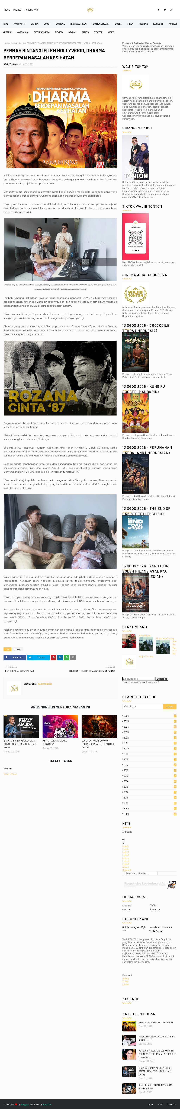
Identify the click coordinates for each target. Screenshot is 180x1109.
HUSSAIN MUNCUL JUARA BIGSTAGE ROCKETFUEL (157, 1038)
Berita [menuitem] (34, 23)
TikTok (153, 905)
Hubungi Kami (31, 9)
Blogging (24, 1104)
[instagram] (170, 10)
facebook (127, 905)
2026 (150, 715)
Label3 (125, 857)
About (125, 866)
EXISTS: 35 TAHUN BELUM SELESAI (156, 1022)
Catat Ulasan (10, 773)
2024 (150, 726)
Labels (125, 849)
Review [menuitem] (59, 32)
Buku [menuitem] (46, 23)
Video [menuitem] (111, 32)
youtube (126, 909)
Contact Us (171, 1104)
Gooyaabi (47, 1104)
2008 (150, 814)
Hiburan (21, 43)
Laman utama (10, 43)
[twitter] (164, 10)
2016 (150, 770)
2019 (150, 754)
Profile (17, 9)
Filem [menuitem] (130, 23)
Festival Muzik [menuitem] (100, 23)
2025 (150, 721)
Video (125, 981)
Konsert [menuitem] (158, 23)
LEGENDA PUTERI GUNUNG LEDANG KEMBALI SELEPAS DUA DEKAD (98, 744)
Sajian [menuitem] (72, 32)
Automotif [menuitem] (20, 23)
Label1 (125, 852)
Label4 (126, 860)
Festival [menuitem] (60, 23)
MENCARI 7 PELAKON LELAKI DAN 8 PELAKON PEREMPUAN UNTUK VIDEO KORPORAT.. (157, 1054)
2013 (150, 786)
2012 (150, 792)
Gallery (125, 978)
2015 (150, 775)
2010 (150, 803)
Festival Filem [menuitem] (78, 23)
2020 (150, 748)
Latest (125, 984)
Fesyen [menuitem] (118, 23)
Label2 (126, 855)
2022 (150, 737)
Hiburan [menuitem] (143, 23)
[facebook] (159, 10)
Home (7, 9)
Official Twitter (156, 931)
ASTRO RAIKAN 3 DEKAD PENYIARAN (55, 742)
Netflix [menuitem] (7, 32)
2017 (150, 764)
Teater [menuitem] (98, 32)
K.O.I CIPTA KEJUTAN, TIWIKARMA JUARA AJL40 (155, 1087)
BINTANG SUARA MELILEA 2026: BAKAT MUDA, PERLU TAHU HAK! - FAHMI (20, 744)
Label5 (125, 863)
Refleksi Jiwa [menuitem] (42, 32)
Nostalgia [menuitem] (23, 32)
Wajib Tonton (10, 64)
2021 (150, 743)
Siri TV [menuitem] (85, 32)
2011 (150, 797)
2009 (150, 808)
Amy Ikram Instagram (161, 927)
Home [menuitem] (5, 23)
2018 (150, 759)
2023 (150, 732)
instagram (155, 909)
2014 (150, 781)
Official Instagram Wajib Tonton (134, 928)
